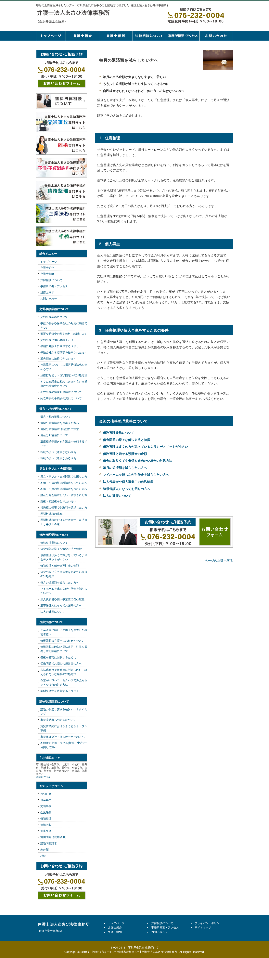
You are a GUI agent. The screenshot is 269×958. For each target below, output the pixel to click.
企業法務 (45, 812)
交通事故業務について (54, 317)
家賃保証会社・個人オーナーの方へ (62, 737)
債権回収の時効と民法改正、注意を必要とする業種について (63, 649)
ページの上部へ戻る (219, 560)
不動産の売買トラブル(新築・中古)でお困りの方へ (63, 745)
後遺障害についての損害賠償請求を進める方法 (63, 366)
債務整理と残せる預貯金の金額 (125, 453)
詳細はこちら (43, 777)
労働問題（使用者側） (54, 837)
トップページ (51, 36)
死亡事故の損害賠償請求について (61, 392)
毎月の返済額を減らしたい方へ (125, 467)
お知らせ (45, 794)
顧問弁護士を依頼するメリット (59, 691)
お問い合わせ (48, 298)
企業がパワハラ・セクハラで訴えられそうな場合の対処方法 (63, 682)
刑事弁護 (45, 831)
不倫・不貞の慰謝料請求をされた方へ (63, 489)
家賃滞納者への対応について (58, 720)
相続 (43, 856)
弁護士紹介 (82, 36)
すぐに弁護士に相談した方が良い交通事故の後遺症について (63, 383)
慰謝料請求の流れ (51, 514)
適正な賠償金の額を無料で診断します (63, 333)
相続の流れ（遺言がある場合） (59, 458)
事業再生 (45, 800)
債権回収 (45, 825)
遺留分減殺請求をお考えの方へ (59, 423)
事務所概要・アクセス (182, 36)
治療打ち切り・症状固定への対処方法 (63, 375)
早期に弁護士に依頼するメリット (61, 346)
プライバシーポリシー (208, 923)
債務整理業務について (118, 432)
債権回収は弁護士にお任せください (62, 640)
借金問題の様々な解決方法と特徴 (126, 439)
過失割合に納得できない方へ (58, 358)
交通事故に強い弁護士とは (56, 340)
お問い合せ (216, 36)
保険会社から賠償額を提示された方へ (63, 352)
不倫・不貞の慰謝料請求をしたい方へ (63, 483)
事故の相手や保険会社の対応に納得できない (63, 325)
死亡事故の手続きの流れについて (61, 398)
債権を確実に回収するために (58, 657)
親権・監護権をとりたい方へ (58, 501)
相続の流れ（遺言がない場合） (59, 452)
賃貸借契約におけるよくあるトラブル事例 (63, 728)
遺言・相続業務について (55, 416)
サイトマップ (203, 927)
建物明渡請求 (48, 843)
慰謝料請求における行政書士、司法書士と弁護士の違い (63, 522)
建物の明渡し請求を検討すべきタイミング (63, 711)
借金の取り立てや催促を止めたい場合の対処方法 (137, 460)
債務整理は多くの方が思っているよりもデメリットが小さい (145, 446)
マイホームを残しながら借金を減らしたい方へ (136, 474)
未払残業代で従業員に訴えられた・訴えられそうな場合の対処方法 (63, 672)
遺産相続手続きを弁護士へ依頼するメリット (63, 443)
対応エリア (47, 292)
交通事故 (45, 806)
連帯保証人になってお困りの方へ (126, 488)
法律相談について (149, 36)
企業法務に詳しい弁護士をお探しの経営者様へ (63, 632)
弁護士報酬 (116, 36)
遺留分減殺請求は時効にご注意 (59, 429)
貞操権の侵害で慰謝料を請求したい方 (63, 507)
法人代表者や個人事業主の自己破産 (128, 481)
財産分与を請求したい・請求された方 (63, 495)
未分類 (44, 849)
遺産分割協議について (54, 435)
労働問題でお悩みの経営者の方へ (61, 663)
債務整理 (45, 818)
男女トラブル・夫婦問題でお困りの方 (63, 476)
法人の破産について (117, 495)
